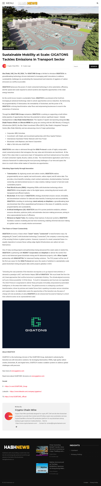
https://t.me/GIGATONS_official (15, 397)
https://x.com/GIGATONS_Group (16, 386)
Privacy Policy (76, 454)
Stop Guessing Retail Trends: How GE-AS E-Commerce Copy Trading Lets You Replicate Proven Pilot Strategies (42, 451)
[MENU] (3, 3)
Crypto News (53, 454)
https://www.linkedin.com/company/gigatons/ (26, 391)
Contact (74, 450)
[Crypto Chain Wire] (9, 420)
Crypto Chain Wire (13, 66)
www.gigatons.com (17, 371)
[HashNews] (28, 3)
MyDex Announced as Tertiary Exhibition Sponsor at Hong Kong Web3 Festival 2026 (42, 468)
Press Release (9, 48)
